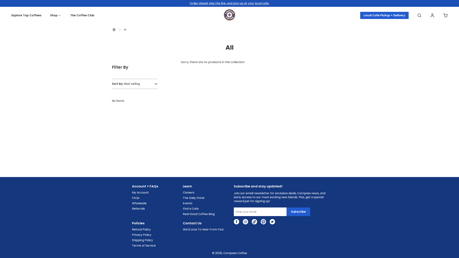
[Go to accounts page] (432, 15)
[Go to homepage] (229, 20)
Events (187, 203)
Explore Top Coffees (26, 15)
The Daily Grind (193, 198)
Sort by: (117, 84)
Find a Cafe (191, 209)
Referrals (138, 209)
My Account (140, 193)
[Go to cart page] (445, 15)
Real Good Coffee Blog (199, 214)
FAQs (135, 198)
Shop (54, 15)
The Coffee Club (82, 15)
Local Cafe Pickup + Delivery (384, 15)
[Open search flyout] (419, 15)
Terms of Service (144, 246)
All (125, 29)
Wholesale (139, 203)
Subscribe (298, 212)
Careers (188, 193)
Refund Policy (141, 229)
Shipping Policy (142, 240)
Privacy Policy (141, 235)
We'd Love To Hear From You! (203, 229)
